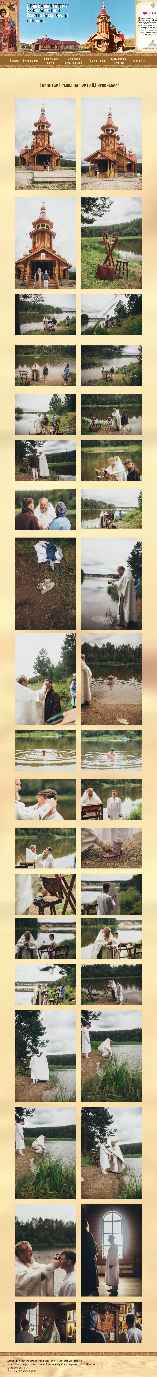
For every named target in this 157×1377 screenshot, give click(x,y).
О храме (14, 60)
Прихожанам (30, 60)
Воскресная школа (51, 60)
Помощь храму (97, 60)
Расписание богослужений (73, 60)
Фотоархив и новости (119, 60)
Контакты (139, 60)
